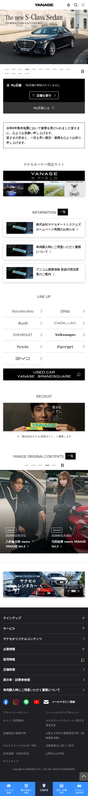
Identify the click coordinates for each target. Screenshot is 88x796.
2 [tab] (13, 69)
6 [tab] (41, 69)
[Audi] (22, 323)
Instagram (16, 702)
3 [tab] (20, 69)
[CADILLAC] (65, 323)
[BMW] (65, 311)
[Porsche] (22, 347)
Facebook (6, 702)
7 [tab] (47, 69)
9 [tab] (61, 69)
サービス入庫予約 (79, 791)
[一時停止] (82, 71)
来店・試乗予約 (61, 791)
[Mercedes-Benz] (22, 311)
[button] (68, 5)
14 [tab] (27, 73)
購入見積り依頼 (26, 791)
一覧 (63, 211)
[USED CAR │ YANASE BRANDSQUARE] (44, 374)
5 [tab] (34, 69)
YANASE (44, 5)
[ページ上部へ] (83, 776)
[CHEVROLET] (22, 335)
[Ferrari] (65, 347)
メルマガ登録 (8, 791)
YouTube (36, 702)
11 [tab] (6, 73)
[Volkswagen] (65, 335)
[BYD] (22, 358)
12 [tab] (13, 73)
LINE (26, 702)
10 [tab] (68, 69)
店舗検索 (44, 790)
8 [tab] (54, 69)
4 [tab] (27, 69)
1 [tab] (6, 69)
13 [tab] (20, 73)
